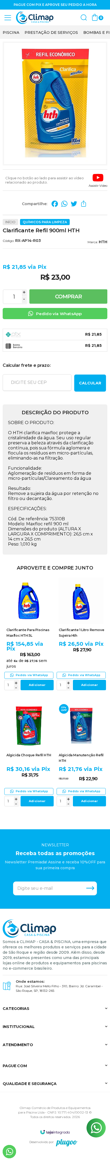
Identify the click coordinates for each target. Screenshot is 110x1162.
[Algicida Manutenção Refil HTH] (81, 755)
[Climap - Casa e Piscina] (34, 17)
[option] (11, 32)
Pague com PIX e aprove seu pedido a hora (55, 5)
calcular (90, 383)
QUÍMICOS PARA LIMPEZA (45, 222)
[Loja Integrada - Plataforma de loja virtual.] (55, 1132)
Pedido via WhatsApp (59, 313)
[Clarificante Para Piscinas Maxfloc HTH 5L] (29, 634)
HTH (103, 241)
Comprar (68, 296)
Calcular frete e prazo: (26, 365)
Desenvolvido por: (41, 1142)
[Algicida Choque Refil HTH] (29, 755)
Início (10, 222)
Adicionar (37, 685)
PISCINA (11, 32)
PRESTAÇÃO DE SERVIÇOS (51, 32)
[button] (98, 180)
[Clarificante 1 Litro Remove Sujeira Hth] (81, 634)
